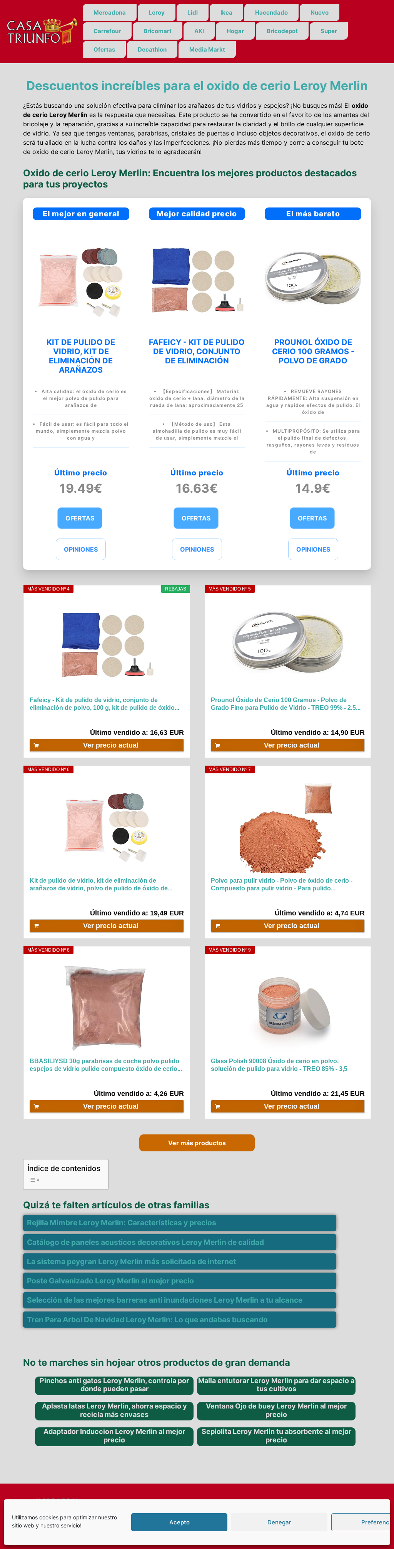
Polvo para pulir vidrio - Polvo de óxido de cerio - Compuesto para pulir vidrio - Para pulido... (281, 884)
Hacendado (271, 12)
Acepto (179, 1522)
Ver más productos (197, 1143)
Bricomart (158, 31)
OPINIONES (81, 549)
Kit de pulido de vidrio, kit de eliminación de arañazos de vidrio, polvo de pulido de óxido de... (101, 884)
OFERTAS (79, 518)
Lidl (192, 12)
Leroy (157, 12)
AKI (199, 31)
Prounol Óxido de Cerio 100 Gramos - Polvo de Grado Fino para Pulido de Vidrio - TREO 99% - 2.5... (286, 704)
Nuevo (320, 12)
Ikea (226, 12)
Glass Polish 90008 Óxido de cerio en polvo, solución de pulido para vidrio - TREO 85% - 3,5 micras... (279, 1065)
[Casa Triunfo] (41, 31)
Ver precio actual (111, 745)
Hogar (235, 31)
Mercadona (109, 12)
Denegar (279, 1522)
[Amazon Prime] (173, 719)
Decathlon (152, 49)
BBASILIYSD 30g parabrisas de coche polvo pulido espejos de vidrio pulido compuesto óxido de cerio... (106, 1065)
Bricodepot (282, 31)
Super (329, 31)
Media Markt (207, 49)
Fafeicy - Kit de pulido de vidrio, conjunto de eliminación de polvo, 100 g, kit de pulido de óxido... (104, 704)
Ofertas (104, 49)
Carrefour (107, 31)
